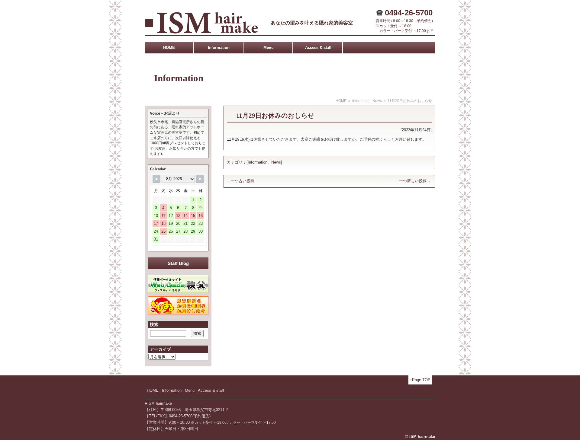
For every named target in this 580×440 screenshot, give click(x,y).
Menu (268, 47)
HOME (169, 47)
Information (219, 47)
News (377, 101)
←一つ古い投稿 (240, 181)
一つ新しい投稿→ (414, 181)
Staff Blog (178, 263)
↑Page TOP (420, 380)
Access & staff (318, 47)
